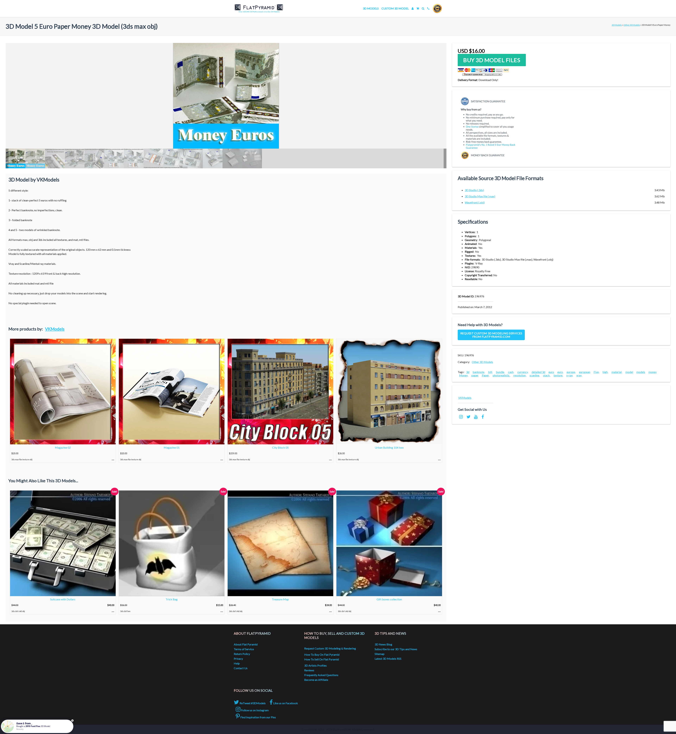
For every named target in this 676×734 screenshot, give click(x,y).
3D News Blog (383, 644)
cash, (511, 372)
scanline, (535, 375)
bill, (490, 372)
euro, (560, 372)
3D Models (371, 8)
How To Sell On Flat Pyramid (321, 659)
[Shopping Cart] (417, 8)
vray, (579, 375)
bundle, (500, 372)
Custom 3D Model (395, 8)
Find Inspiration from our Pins (258, 717)
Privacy (238, 658)
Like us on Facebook (285, 703)
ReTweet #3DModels (252, 703)
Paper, (485, 375)
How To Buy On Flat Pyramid (321, 654)
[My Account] (413, 8)
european (584, 372)
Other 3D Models (632, 25)
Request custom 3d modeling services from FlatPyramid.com (491, 335)
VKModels (54, 328)
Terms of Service (244, 649)
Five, (596, 372)
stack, (546, 375)
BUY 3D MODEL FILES (491, 60)
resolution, (520, 375)
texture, (558, 375)
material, (617, 372)
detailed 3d (538, 372)
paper (474, 375)
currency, (522, 372)
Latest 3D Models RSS (388, 658)
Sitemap (379, 653)
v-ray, (569, 375)
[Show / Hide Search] (423, 8)
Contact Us (241, 668)
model (629, 372)
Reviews (309, 670)
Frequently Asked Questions (321, 675)
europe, (571, 372)
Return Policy (242, 653)
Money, (463, 375)
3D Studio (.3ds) (474, 190)
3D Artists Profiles (315, 665)
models (640, 372)
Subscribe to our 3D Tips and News (396, 649)
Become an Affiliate (316, 679)
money (653, 372)
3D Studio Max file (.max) (480, 196)
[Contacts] (428, 8)
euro (551, 372)
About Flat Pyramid (246, 644)
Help (237, 663)
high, (605, 372)
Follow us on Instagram (254, 710)
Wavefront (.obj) (475, 202)
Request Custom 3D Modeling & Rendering (330, 648)
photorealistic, (501, 375)
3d (467, 372)
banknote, (479, 372)
